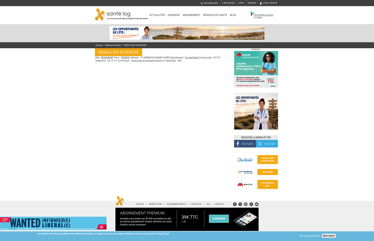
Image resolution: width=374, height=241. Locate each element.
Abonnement (191, 15)
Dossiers (174, 15)
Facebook (235, 203)
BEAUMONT (107, 57)
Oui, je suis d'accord (310, 235)
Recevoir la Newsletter (256, 137)
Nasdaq (253, 13)
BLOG (233, 15)
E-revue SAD (228, 3)
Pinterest (245, 203)
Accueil (99, 45)
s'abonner (219, 218)
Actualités (157, 15)
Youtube (257, 203)
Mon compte (270, 3)
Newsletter (155, 204)
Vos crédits (268, 172)
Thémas (252, 3)
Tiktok (251, 203)
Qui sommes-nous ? (176, 204)
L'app (241, 3)
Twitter (240, 203)
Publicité (196, 204)
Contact (219, 204)
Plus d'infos (163, 233)
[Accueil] (100, 15)
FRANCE (125, 57)
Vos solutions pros (267, 184)
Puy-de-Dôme (192, 57)
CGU (208, 204)
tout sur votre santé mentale (267, 159)
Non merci (329, 235)
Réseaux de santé (215, 15)
